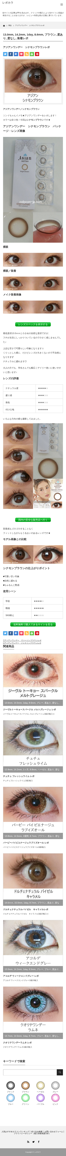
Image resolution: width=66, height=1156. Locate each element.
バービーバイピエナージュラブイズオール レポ (26, 842)
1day (30, 34)
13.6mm (9, 703)
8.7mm (33, 836)
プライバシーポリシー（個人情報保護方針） (32, 1133)
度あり (48, 703)
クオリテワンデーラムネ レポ (17, 1042)
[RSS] (27, 1141)
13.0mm (8, 34)
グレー (40, 703)
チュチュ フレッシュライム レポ (18, 776)
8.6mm (38, 34)
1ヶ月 (26, 769)
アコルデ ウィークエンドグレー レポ (21, 976)
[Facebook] (38, 1141)
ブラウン (50, 34)
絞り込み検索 (36, 1132)
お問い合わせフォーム (54, 1132)
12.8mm (9, 769)
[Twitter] (33, 1141)
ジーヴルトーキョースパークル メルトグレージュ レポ (29, 709)
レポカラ (7, 2)
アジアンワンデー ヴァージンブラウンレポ (22, 640)
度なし (11, 38)
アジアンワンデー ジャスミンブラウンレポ (22, 643)
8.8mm (33, 769)
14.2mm (20, 34)
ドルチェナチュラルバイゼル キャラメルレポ (25, 909)
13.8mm (9, 836)
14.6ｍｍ (9, 902)
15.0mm (18, 902)
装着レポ (22, 38)
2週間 (26, 836)
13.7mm (9, 1036)
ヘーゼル (42, 769)
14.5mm (18, 703)
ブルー (48, 969)
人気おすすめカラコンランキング (15, 1132)
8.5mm (32, 969)
